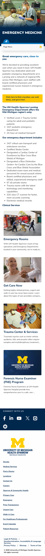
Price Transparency (11, 505)
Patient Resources (10, 529)
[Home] (15, 3)
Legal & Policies (10, 539)
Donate (6, 462)
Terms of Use (35, 545)
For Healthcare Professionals (15, 519)
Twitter (27, 418)
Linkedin (11, 418)
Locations (7, 476)
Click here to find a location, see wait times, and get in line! (22, 98)
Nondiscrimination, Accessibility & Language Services (22, 542)
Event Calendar (9, 524)
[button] (37, 3)
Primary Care (8, 495)
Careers (6, 485)
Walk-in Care (8, 514)
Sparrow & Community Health (15, 490)
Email (5, 426)
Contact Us (7, 481)
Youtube (19, 418)
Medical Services (10, 466)
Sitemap (23, 545)
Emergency (7, 500)
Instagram (35, 418)
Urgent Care (8, 509)
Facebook (4, 418)
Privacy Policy (10, 545)
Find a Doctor (8, 471)
